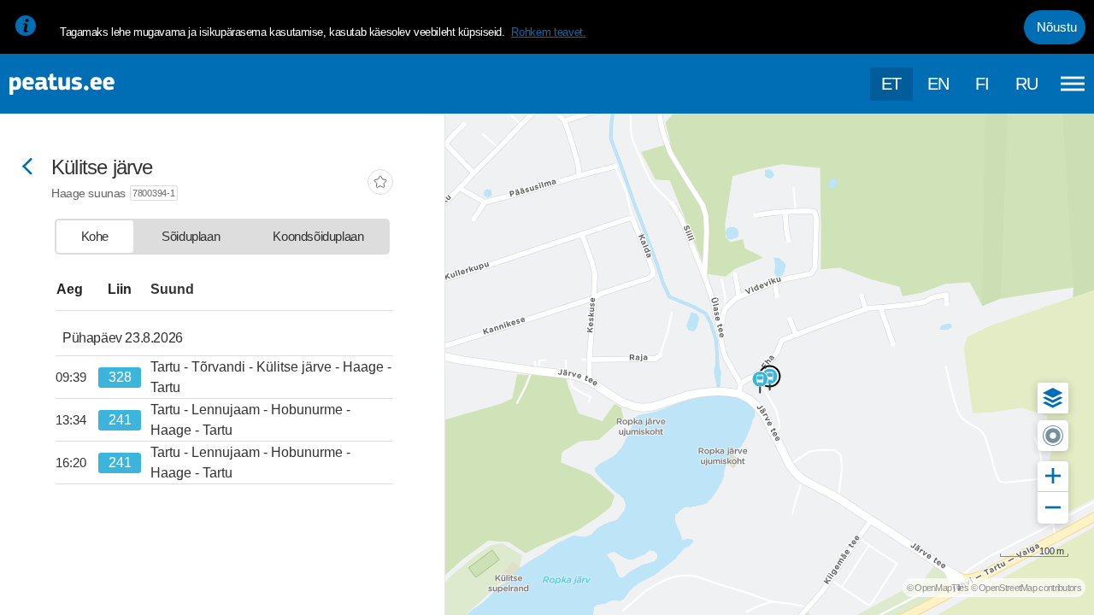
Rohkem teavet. (548, 32)
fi (982, 83)
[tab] (94, 236)
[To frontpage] (98, 84)
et (891, 83)
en (938, 83)
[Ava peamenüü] (1073, 84)
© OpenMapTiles (937, 588)
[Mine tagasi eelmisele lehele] (27, 168)
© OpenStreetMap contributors (1026, 588)
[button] (1053, 398)
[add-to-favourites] (380, 183)
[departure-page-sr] (77, 377)
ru (1026, 83)
